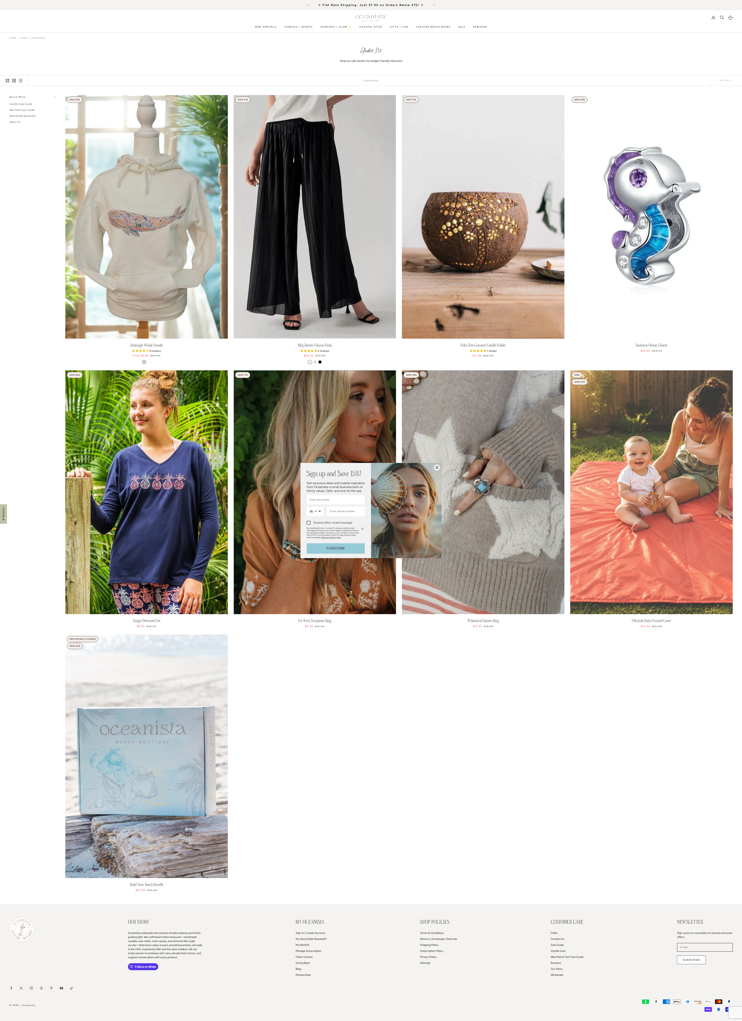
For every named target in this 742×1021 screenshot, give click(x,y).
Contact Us (557, 939)
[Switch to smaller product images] (14, 80)
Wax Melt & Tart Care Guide (567, 957)
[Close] (437, 467)
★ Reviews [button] (3, 514)
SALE (461, 27)
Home (12, 38)
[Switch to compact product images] (20, 80)
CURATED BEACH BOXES (433, 27)
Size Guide (557, 945)
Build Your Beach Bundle (146, 884)
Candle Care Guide (20, 104)
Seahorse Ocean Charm (651, 345)
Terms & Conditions (432, 933)
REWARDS (480, 27)
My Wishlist (302, 945)
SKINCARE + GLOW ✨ (336, 27)
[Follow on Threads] (41, 988)
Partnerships (303, 975)
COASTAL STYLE (370, 27)
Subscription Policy (431, 951)
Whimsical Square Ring (483, 620)
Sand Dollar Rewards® (22, 116)
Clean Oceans (304, 957)
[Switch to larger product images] (7, 80)
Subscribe (691, 959)
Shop (23, 38)
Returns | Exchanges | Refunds (438, 939)
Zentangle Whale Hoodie (146, 345)
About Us (14, 122)
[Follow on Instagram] (31, 988)
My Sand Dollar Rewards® (311, 939)
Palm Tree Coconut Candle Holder (483, 345)
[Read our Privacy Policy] (362, 528)
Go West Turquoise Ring (314, 620)
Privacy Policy (428, 957)
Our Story (556, 969)
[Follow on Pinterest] (51, 988)
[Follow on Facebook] (11, 988)
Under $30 (38, 38)
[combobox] (315, 511)
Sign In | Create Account (310, 933)
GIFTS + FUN (399, 27)
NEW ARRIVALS (266, 27)
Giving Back (303, 963)
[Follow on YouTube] (61, 988)
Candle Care (558, 951)
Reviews (556, 963)
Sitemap (425, 963)
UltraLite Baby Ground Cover (651, 620)
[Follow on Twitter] (21, 988)
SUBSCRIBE (335, 548)
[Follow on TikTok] (71, 988)
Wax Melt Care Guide (22, 110)
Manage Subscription (308, 951)
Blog (298, 969)
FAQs (554, 933)
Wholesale (557, 975)
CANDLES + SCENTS (298, 27)
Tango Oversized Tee (146, 620)
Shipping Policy (429, 945)
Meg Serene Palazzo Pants (315, 345)
